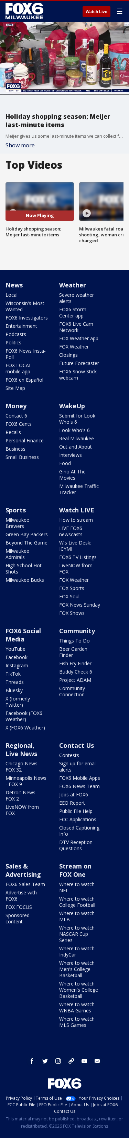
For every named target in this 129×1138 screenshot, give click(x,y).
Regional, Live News (21, 749)
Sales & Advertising (23, 870)
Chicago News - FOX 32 (23, 766)
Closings (68, 355)
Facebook (17, 657)
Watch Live (96, 11)
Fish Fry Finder (75, 663)
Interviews (70, 455)
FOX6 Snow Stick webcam (78, 374)
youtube (84, 1061)
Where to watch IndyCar (77, 951)
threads (71, 1061)
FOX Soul (69, 596)
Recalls (13, 432)
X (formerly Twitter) (18, 701)
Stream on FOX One (75, 870)
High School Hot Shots (24, 568)
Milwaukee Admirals (17, 554)
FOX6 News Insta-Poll (26, 353)
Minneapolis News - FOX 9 (26, 781)
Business (15, 448)
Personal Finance (25, 440)
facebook (31, 1061)
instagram (58, 1061)
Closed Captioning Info (79, 830)
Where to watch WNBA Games (77, 1007)
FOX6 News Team (79, 786)
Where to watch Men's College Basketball (77, 969)
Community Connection (72, 691)
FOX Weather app (78, 338)
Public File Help (76, 811)
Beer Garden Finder (73, 652)
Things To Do (74, 640)
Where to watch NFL (77, 887)
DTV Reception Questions (76, 845)
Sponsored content (18, 918)
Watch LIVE (76, 510)
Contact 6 (16, 415)
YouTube (15, 649)
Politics (13, 342)
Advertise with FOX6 (21, 895)
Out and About (75, 446)
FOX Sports (71, 588)
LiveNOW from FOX (76, 568)
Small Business (22, 457)
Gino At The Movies (72, 474)
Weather (72, 285)
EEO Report (72, 802)
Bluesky (14, 690)
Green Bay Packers (27, 534)
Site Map (15, 388)
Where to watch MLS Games (77, 1022)
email (97, 1061)
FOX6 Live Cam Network (76, 327)
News (14, 285)
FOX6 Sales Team (25, 884)
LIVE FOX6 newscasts (71, 531)
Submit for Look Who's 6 (77, 418)
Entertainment (21, 326)
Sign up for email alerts (78, 766)
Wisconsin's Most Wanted (25, 306)
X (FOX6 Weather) (25, 727)
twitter (45, 1061)
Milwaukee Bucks (25, 580)
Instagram (17, 665)
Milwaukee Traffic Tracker (79, 489)
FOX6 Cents (19, 424)
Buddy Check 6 (75, 671)
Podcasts (16, 334)
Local (12, 295)
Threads (15, 682)
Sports (16, 510)
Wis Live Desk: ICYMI (75, 545)
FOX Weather (74, 346)
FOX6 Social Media (23, 635)
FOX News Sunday (79, 604)
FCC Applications (77, 819)
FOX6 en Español (24, 379)
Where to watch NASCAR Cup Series (77, 933)
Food (65, 463)
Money (16, 406)
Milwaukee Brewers (17, 523)
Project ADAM (75, 680)
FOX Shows (72, 613)
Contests (69, 755)
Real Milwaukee (76, 438)
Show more (20, 145)
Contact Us (76, 745)
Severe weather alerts (76, 298)
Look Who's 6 (74, 430)
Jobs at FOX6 (73, 794)
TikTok (13, 673)
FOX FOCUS (19, 907)
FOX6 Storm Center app (72, 312)
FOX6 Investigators (27, 317)
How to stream (76, 520)
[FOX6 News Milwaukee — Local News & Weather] (25, 11)
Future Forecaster (79, 363)
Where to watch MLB (77, 916)
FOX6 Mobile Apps (79, 778)
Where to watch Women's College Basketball (78, 989)
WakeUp (72, 406)
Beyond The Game (26, 542)
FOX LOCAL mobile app (19, 368)
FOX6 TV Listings (78, 557)
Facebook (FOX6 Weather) (24, 716)
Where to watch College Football (77, 901)
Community (77, 631)
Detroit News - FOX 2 (22, 795)
